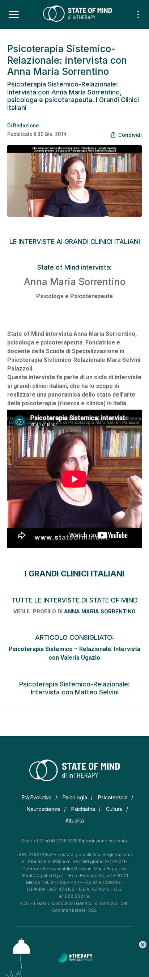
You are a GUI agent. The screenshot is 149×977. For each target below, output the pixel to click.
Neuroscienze (43, 809)
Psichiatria (83, 809)
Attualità (74, 820)
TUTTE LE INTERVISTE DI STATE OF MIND (75, 600)
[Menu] (13, 15)
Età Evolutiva (37, 797)
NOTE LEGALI (34, 903)
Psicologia (75, 797)
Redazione (26, 125)
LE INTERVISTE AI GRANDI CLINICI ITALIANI (74, 241)
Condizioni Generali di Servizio (84, 903)
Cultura (114, 809)
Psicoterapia (113, 797)
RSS (92, 910)
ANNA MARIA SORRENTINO (100, 611)
